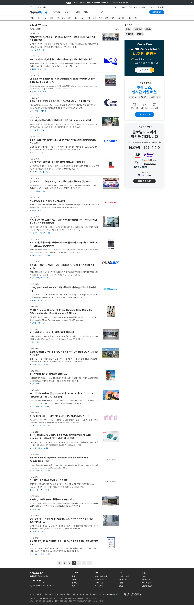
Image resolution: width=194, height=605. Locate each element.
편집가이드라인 (48, 594)
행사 (44, 50)
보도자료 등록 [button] (37, 581)
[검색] (102, 12)
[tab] (82, 572)
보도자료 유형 (123, 580)
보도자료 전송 (146, 583)
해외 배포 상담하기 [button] (144, 181)
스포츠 (32, 191)
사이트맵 (88, 594)
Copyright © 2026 (98, 601)
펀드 (36, 153)
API (104, 594)
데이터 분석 (33, 172)
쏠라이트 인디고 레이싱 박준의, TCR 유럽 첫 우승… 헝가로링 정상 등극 (60, 181)
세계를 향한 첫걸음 (144, 127)
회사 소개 (32, 594)
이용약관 (39, 594)
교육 (94, 18)
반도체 (40, 300)
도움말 (124, 7)
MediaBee (110, 594)
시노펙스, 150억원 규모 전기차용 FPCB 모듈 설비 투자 (53, 499)
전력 (39, 69)
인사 (44, 323)
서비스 (67, 12)
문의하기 (50, 586)
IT (39, 18)
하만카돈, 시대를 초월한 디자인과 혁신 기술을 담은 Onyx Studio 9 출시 (60, 120)
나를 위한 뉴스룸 (144, 82)
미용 (39, 323)
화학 (36, 111)
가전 (31, 130)
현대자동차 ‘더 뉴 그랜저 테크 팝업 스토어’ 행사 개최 (52, 332)
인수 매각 (47, 471)
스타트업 (140, 34)
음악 (36, 130)
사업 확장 (43, 111)
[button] (116, 29)
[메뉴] (31, 7)
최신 (32, 18)
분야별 (74, 580)
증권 (31, 153)
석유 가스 (33, 69)
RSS (100, 594)
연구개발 (40, 532)
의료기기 (33, 323)
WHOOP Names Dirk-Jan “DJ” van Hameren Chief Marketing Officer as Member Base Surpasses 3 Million (61, 311)
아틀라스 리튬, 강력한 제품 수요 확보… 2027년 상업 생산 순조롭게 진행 (60, 101)
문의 (130, 7)
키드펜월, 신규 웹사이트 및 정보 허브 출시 (47, 200)
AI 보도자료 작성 (139, 7)
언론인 (86, 12)
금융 (75, 18)
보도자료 (57, 12)
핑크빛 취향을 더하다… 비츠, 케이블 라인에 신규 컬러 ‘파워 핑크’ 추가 (59, 416)
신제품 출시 (138, 29)
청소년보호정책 (71, 594)
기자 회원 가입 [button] (144, 114)
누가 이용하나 (99, 586)
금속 (31, 111)
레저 (88, 18)
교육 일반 (33, 300)
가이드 (77, 12)
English (95, 594)
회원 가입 (161, 7)
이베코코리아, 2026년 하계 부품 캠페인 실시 (48, 374)
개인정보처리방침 (59, 594)
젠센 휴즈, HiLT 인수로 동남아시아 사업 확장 (49, 480)
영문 (136, 18)
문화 (51, 18)
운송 (82, 18)
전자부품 (33, 448)
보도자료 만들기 (124, 576)
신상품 (129, 18)
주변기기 (42, 233)
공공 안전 (33, 210)
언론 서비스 (145, 576)
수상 (44, 191)
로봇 (31, 50)
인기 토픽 (128, 24)
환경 (106, 18)
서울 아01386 (42, 601)
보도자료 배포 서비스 (40, 7)
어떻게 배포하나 (100, 580)
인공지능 (38, 50)
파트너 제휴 (80, 594)
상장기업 (121, 18)
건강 (63, 18)
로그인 (153, 7)
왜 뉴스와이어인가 (101, 576)
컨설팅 (32, 471)
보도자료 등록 (156, 12)
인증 (48, 554)
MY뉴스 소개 (146, 580)
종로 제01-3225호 (91, 599)
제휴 (44, 69)
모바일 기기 (33, 233)
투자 (41, 153)
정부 (112, 18)
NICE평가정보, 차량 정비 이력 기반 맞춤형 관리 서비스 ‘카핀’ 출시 (57, 162)
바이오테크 (129, 34)
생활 (57, 18)
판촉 (39, 210)
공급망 (128, 29)
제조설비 (40, 255)
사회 (100, 18)
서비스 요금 (99, 583)
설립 (48, 233)
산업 (44, 18)
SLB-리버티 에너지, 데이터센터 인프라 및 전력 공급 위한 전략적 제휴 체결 (61, 59)
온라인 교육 (33, 554)
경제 (69, 18)
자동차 (42, 172)
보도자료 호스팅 (147, 586)
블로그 (117, 7)
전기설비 (39, 278)
